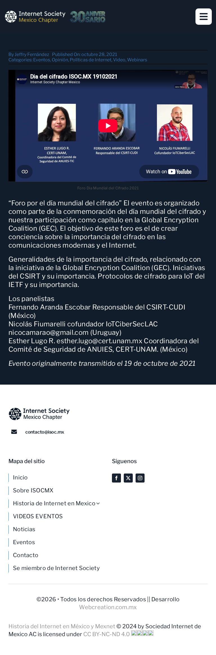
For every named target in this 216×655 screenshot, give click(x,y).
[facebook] (116, 478)
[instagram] (140, 478)
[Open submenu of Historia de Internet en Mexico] (100, 503)
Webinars (137, 59)
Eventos (41, 59)
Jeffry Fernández (32, 54)
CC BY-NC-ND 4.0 (107, 634)
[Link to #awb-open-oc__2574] (203, 16)
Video (119, 59)
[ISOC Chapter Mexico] (55, 12)
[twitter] (128, 478)
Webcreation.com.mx (108, 607)
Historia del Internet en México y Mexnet (62, 626)
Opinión (60, 59)
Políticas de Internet (90, 59)
